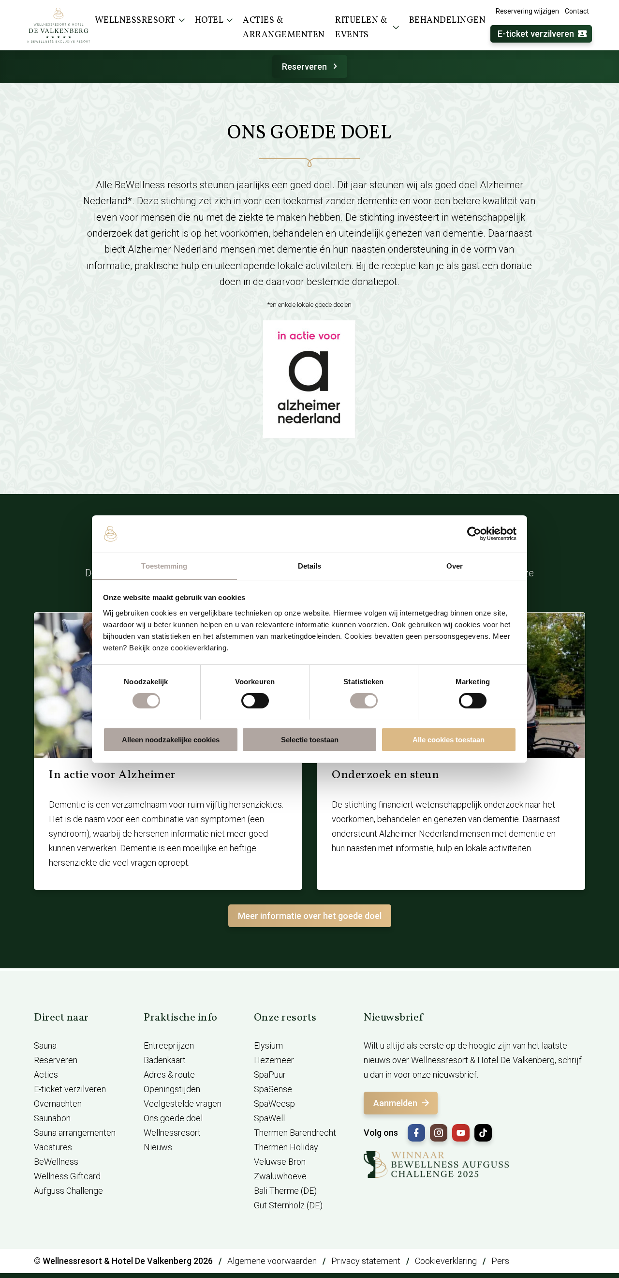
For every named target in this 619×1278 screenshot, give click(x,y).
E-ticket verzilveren (536, 34)
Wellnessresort (172, 1133)
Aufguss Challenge (68, 1191)
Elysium (268, 1045)
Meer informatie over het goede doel (310, 916)
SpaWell (269, 1118)
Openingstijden (172, 1089)
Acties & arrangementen (284, 28)
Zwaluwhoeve (280, 1176)
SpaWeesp (274, 1103)
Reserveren (304, 66)
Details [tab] (310, 565)
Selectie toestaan (310, 739)
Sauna (45, 1045)
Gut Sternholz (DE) (288, 1205)
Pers (500, 1261)
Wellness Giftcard (67, 1176)
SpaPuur (270, 1074)
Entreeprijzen (169, 1045)
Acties (46, 1074)
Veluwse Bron (280, 1162)
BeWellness (56, 1162)
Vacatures (53, 1147)
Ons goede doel (173, 1118)
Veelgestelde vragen (182, 1103)
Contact (577, 11)
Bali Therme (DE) (285, 1191)
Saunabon (52, 1118)
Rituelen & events (361, 28)
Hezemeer (274, 1060)
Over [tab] (454, 565)
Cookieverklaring (446, 1261)
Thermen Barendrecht (295, 1133)
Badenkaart (165, 1060)
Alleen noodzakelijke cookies (171, 739)
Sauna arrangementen (75, 1133)
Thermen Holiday (286, 1147)
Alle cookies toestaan (449, 739)
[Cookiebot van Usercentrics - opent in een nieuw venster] (474, 533)
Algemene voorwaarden (272, 1261)
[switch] (255, 700)
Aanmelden (395, 1103)
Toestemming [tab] (164, 565)
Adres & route (169, 1074)
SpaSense (273, 1089)
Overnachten (58, 1103)
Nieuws (158, 1147)
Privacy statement (365, 1261)
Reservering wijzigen (527, 11)
